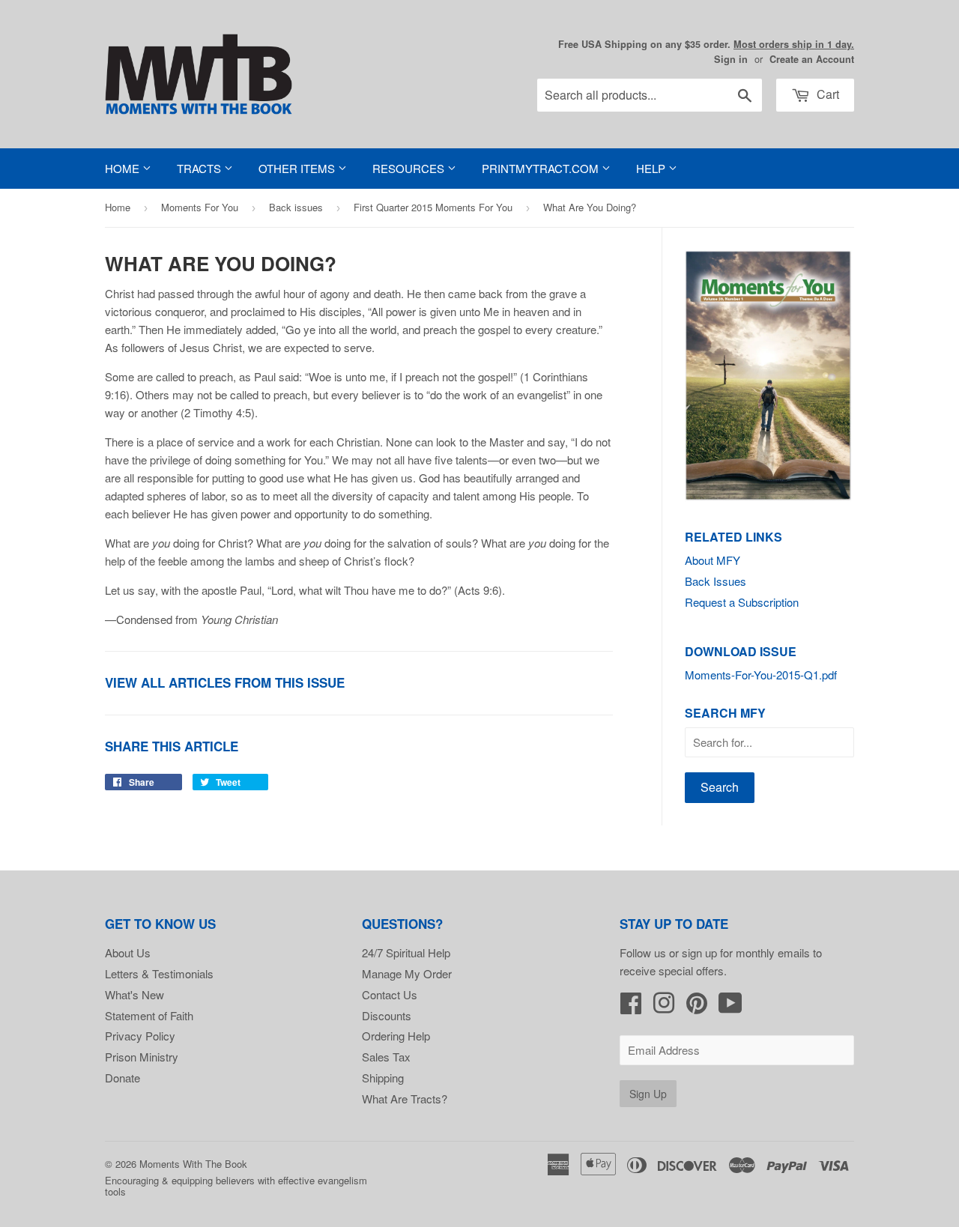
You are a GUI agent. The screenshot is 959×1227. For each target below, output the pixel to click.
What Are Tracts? (404, 1098)
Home (123, 168)
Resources (409, 168)
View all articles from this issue (225, 682)
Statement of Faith (149, 1015)
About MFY (712, 560)
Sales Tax (386, 1056)
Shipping (383, 1077)
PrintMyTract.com (542, 168)
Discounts (386, 1015)
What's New (134, 994)
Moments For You (199, 207)
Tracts (200, 168)
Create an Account (811, 59)
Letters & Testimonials (159, 973)
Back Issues (715, 581)
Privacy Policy (140, 1035)
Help (652, 168)
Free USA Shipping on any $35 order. (706, 44)
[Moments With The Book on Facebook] (631, 1007)
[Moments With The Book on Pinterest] (697, 1007)
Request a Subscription (742, 602)
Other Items (298, 168)
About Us (128, 952)
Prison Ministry (141, 1056)
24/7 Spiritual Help (406, 952)
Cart (826, 94)
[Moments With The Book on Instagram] (664, 1007)
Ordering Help (396, 1035)
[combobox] (649, 95)
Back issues (296, 207)
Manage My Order (407, 973)
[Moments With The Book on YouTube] (730, 1007)
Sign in (731, 59)
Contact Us (389, 994)
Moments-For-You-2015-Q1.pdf (761, 674)
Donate (122, 1077)
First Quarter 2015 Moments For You (433, 207)
